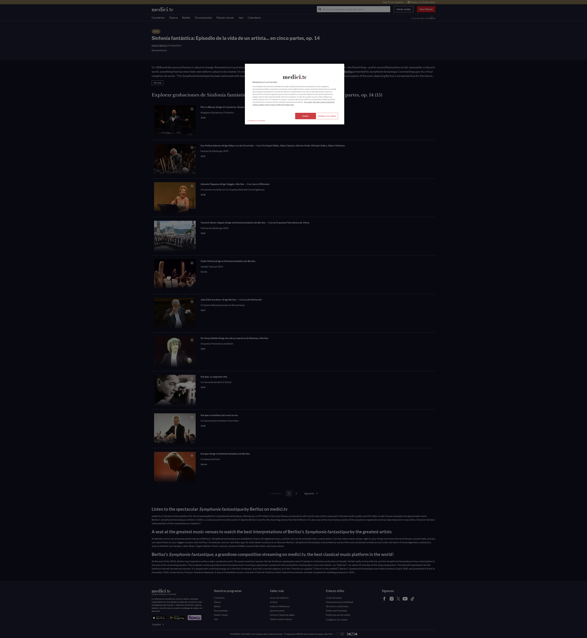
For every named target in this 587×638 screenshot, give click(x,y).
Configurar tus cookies (326, 116)
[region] (294, 94)
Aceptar (305, 116)
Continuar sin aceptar (256, 121)
